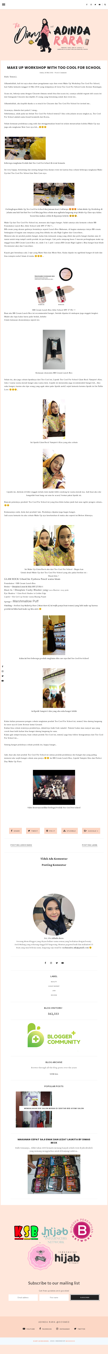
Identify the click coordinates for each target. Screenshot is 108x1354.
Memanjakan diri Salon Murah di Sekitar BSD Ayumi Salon (54, 1108)
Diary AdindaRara (41, 1341)
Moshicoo (70, 1341)
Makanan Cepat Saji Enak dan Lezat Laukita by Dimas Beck (54, 1141)
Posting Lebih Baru (21, 845)
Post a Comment (61, 73)
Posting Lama (89, 845)
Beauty (54, 981)
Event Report (54, 986)
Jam (54, 990)
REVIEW (54, 995)
